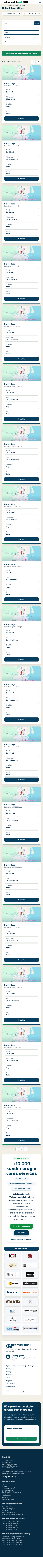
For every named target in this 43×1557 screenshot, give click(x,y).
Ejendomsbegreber (8, 1512)
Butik (4, 5)
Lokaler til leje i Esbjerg (10, 1529)
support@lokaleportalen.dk (11, 1466)
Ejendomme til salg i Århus (11, 1538)
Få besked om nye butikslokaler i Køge (21, 53)
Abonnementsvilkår (8, 1488)
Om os (4, 1484)
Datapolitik (6, 1494)
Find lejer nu (21, 1233)
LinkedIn (15, 1476)
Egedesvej (9, 1384)
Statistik (5, 1510)
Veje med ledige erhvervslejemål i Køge (20, 1366)
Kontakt (4, 1486)
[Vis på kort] (33, 62)
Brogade (9, 1381)
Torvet (8, 1378)
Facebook (3, 1476)
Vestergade (10, 1369)
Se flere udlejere (21, 1249)
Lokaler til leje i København (11, 1522)
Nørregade (9, 1372)
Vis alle (22, 1392)
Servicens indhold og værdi (11, 1492)
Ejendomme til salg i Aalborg (12, 1542)
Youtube (9, 1476)
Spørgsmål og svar (8, 1509)
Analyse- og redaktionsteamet (12, 1514)
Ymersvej (9, 1375)
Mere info (21, 118)
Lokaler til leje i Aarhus (10, 1524)
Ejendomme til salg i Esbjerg (12, 1544)
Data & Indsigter (7, 1507)
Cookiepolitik (6, 1496)
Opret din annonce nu (21, 1226)
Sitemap (5, 1497)
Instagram (6, 1476)
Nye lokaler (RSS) (8, 1499)
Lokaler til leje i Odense (10, 1525)
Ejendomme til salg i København (13, 1537)
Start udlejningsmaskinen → (21, 1239)
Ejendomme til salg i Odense (12, 1540)
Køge (23, 5)
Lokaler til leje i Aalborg (10, 1527)
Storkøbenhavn (13, 5)
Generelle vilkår (7, 1490)
